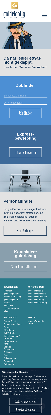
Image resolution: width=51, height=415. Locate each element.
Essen (6, 355)
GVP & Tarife (9, 333)
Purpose (7, 327)
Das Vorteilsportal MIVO (11, 309)
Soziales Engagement (9, 347)
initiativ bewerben (26, 152)
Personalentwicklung (37, 302)
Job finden (25, 113)
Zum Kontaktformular (25, 266)
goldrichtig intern (11, 299)
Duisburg (8, 352)
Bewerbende (11, 287)
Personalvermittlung (12, 296)
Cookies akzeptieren (25, 401)
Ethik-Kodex (9, 330)
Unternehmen (36, 287)
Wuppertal (8, 361)
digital (32, 317)
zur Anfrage (25, 230)
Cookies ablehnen (25, 409)
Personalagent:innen (13, 324)
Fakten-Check (10, 321)
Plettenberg (9, 364)
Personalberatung (36, 299)
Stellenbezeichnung (12, 97)
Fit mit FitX (8, 305)
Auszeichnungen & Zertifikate (12, 337)
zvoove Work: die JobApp (36, 322)
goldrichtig (11, 317)
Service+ (7, 302)
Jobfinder (8, 290)
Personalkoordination (37, 296)
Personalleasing (35, 290)
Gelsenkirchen (10, 358)
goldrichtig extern (11, 293)
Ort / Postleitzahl (11, 104)
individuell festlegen (11, 394)
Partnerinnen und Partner (11, 342)
